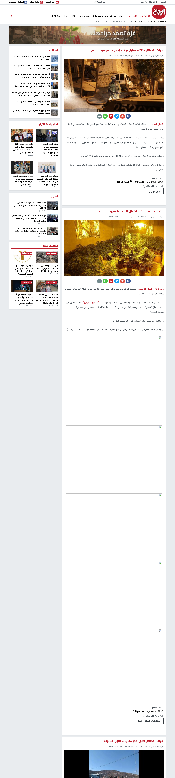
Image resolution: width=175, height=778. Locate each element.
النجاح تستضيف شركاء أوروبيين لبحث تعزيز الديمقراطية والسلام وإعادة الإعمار (23, 180)
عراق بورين (154, 191)
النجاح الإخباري (159, 12)
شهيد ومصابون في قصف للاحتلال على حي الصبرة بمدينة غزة (32, 67)
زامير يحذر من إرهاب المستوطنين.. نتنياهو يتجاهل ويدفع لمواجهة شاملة (32, 85)
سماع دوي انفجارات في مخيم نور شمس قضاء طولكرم (31, 112)
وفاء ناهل (159, 289)
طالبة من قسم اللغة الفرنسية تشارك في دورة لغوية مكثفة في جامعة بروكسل (23, 148)
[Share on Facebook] (128, 116)
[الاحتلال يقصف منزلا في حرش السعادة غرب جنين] (54, 58)
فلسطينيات (131, 16)
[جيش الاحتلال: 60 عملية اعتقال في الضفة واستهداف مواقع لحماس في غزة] (54, 94)
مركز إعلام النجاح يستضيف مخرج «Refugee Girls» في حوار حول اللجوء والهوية (48, 150)
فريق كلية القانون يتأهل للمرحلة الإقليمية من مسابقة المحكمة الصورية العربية (47, 180)
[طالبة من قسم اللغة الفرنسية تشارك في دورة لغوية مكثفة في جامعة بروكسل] (22, 135)
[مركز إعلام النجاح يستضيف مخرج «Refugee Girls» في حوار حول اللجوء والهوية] (47, 135)
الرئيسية (163, 21)
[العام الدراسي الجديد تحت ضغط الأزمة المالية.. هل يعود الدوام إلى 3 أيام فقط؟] (47, 286)
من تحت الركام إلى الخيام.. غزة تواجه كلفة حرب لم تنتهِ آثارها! (47, 268)
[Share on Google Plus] (122, 116)
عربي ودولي (85, 16)
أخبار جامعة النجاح (58, 16)
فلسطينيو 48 (116, 16)
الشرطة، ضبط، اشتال (148, 720)
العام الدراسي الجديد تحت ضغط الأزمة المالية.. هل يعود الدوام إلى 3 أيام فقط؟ (47, 299)
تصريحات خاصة (50, 246)
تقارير (72, 16)
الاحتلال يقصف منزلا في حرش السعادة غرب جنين (32, 58)
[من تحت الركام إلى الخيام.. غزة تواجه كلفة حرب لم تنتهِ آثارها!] (47, 257)
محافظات (144, 21)
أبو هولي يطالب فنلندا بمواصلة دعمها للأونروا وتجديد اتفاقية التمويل (32, 76)
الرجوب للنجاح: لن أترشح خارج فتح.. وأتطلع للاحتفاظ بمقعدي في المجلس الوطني (22, 299)
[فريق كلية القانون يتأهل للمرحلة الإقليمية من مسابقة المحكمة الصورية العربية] (47, 167)
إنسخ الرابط (123, 182)
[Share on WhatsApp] (105, 116)
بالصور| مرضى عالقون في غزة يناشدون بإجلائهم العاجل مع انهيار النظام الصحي (30, 231)
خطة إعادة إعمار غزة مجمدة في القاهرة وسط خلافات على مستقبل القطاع (30, 205)
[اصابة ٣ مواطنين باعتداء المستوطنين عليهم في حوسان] (54, 103)
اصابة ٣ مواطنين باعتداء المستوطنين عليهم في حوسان (33, 103)
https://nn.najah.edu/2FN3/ (148, 711)
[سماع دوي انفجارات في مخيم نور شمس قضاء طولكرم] (54, 112)
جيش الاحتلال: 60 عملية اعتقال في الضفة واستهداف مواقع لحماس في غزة (31, 94)
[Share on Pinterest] (111, 116)
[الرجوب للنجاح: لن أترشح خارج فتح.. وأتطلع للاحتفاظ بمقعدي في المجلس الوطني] (22, 286)
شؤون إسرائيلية (100, 16)
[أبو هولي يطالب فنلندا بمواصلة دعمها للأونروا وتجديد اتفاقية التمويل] (54, 76)
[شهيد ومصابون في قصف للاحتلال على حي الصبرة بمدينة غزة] (54, 67)
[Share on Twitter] (116, 116)
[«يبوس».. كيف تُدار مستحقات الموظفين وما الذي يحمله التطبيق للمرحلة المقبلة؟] (22, 257)
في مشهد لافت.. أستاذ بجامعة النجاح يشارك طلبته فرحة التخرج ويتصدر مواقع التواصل (29, 218)
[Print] (99, 116)
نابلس (136, 21)
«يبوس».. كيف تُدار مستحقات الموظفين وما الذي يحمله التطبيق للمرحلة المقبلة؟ (22, 270)
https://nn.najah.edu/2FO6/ (148, 182)
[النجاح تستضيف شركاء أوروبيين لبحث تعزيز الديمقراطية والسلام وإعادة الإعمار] (22, 167)
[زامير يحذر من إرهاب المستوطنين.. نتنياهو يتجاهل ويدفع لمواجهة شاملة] (54, 85)
